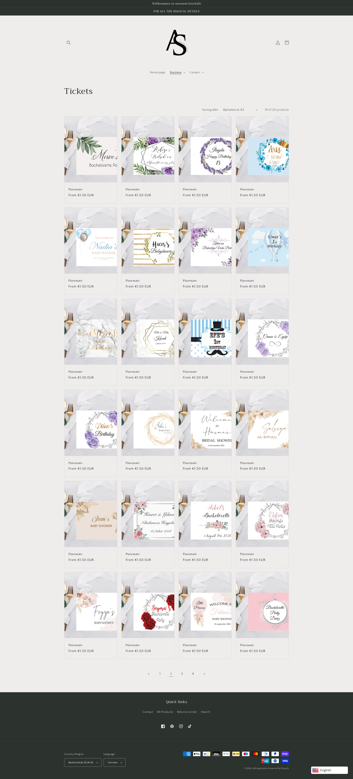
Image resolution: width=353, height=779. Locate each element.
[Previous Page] (148, 673)
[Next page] (204, 673)
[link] (170, 673)
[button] (68, 42)
